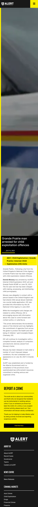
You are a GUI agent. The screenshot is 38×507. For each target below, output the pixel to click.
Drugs (6, 499)
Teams (6, 462)
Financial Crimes (9, 502)
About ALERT (8, 453)
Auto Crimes (8, 493)
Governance (8, 459)
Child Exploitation (10, 496)
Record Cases (8, 456)
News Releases (9, 479)
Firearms (7, 505)
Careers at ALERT (10, 465)
